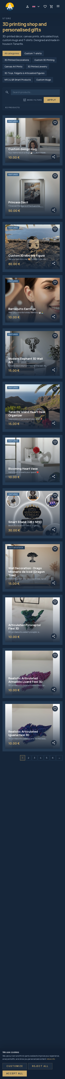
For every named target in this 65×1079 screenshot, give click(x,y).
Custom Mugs (43, 79)
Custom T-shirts (33, 53)
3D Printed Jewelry (37, 66)
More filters (32, 100)
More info (51, 1059)
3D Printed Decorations (17, 59)
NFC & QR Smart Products (18, 79)
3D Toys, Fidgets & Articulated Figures (24, 73)
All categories (12, 53)
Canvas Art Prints (13, 66)
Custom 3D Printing (44, 59)
